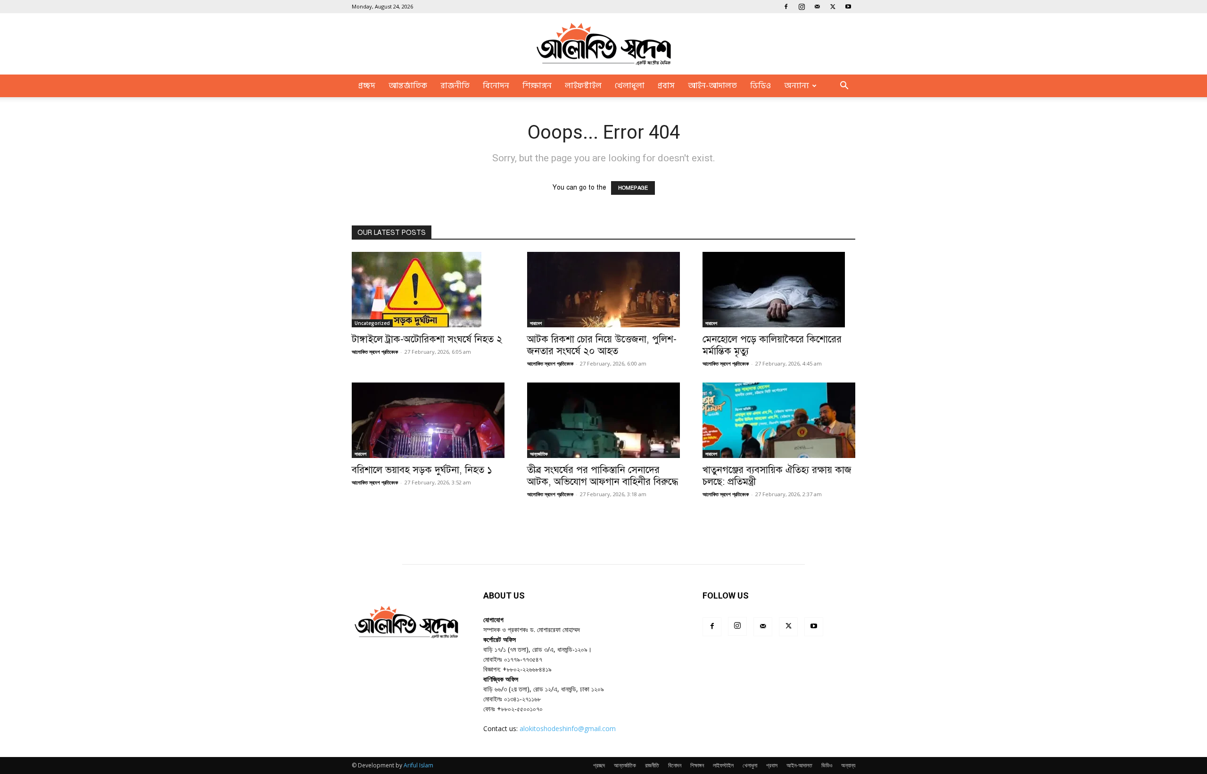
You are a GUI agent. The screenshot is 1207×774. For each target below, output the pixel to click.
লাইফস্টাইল (583, 85)
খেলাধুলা (630, 85)
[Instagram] (801, 6)
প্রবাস (666, 85)
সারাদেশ (536, 323)
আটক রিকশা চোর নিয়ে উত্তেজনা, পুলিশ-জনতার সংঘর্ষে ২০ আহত (602, 345)
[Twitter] (833, 6)
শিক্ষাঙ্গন (537, 85)
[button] (844, 86)
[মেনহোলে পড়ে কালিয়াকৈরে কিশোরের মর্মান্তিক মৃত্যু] (779, 289)
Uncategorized (372, 323)
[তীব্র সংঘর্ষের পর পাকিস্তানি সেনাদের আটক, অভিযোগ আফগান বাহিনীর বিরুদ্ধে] (603, 420)
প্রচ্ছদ (366, 85)
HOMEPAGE (633, 188)
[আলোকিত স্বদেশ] (603, 44)
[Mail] (817, 6)
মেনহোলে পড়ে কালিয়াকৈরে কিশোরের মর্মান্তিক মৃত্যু (772, 345)
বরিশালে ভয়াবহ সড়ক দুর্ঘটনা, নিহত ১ (422, 470)
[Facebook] (786, 6)
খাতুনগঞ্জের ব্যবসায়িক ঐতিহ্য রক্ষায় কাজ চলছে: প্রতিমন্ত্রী (777, 476)
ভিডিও (760, 85)
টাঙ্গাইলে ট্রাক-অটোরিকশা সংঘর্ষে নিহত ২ (427, 339)
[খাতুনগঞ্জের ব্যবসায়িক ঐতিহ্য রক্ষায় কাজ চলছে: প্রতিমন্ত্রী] (779, 420)
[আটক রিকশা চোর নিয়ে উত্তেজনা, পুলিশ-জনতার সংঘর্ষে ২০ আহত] (603, 289)
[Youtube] (848, 6)
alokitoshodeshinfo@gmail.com (568, 728)
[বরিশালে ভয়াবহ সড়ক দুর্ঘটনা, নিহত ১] (428, 420)
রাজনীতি (455, 85)
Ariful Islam (418, 765)
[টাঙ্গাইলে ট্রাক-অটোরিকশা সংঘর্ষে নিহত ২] (428, 289)
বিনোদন (496, 85)
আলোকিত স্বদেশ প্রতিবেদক (375, 351)
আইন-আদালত (712, 85)
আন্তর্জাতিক (408, 85)
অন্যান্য (796, 85)
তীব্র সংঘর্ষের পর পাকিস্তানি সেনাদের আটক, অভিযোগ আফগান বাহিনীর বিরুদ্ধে (602, 476)
